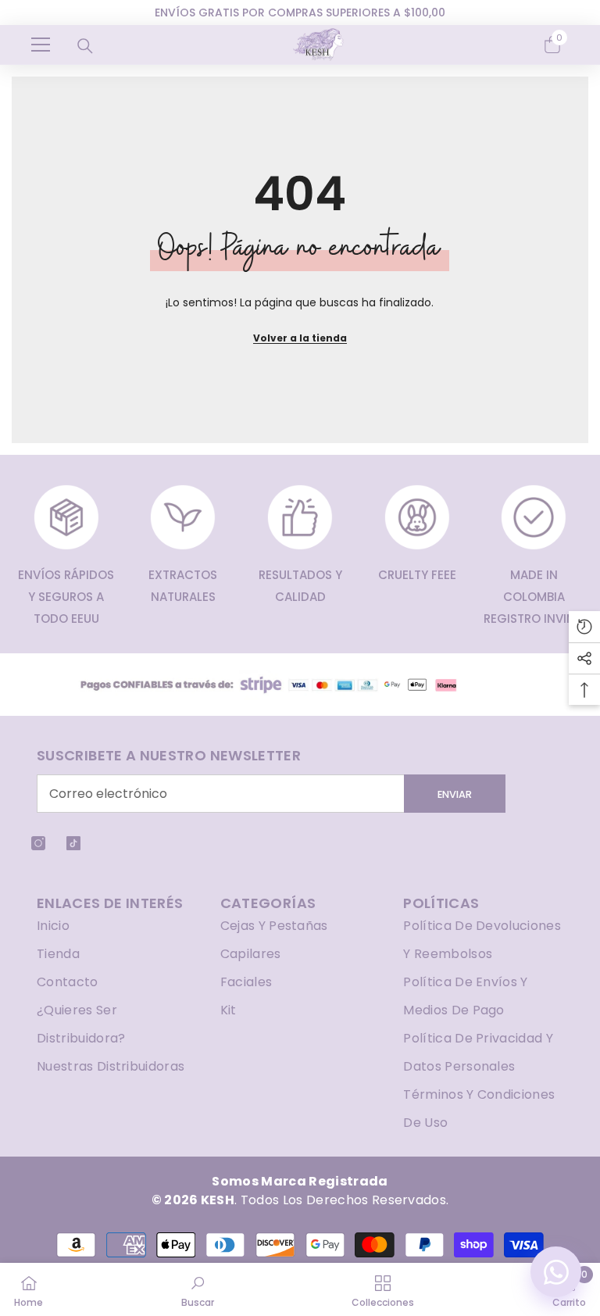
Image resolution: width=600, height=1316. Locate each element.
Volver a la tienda (300, 338)
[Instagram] (38, 843)
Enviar (455, 794)
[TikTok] (73, 843)
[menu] (40, 44)
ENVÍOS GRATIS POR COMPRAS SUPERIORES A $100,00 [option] (300, 12)
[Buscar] (85, 46)
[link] (198, 1289)
